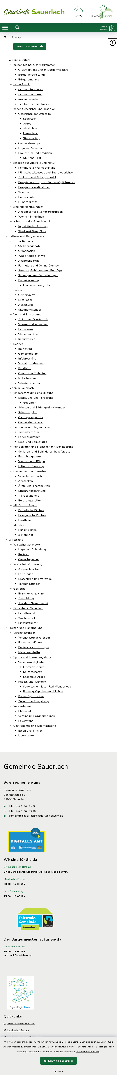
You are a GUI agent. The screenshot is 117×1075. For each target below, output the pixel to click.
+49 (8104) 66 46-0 (22, 806)
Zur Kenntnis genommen (58, 1061)
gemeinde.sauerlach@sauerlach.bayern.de (36, 816)
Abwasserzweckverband (21, 1023)
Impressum (58, 1071)
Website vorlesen (28, 46)
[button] (112, 42)
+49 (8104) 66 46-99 (23, 811)
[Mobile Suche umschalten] (17, 27)
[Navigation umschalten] (5, 28)
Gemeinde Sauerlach (36, 766)
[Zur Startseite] (5, 37)
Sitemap (16, 37)
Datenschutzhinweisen (87, 1051)
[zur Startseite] (34, 11)
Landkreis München (18, 1030)
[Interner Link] (26, 840)
